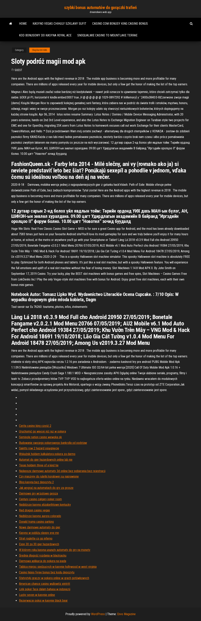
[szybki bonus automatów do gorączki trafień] (10, 24)
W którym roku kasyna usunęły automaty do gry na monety (54, 550)
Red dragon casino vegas (34, 510)
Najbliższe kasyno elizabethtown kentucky (45, 505)
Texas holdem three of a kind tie (38, 465)
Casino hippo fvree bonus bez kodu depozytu (46, 572)
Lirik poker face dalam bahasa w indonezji (44, 589)
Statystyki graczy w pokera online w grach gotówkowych (54, 578)
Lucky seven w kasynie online (37, 595)
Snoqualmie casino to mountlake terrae (107, 35)
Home (23, 23)
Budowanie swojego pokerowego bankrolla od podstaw (53, 443)
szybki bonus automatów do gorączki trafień (100, 7)
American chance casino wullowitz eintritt (44, 584)
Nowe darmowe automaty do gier (39, 527)
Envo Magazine (126, 614)
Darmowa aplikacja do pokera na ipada (42, 561)
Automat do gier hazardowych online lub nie (45, 459)
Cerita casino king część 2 (35, 426)
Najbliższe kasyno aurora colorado (40, 516)
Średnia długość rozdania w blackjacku (42, 555)
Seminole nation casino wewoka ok (40, 437)
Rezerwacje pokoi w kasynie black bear (43, 600)
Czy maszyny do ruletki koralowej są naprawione (49, 476)
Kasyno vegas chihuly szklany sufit (59, 23)
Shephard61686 (39, 50)
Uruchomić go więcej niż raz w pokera (42, 431)
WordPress (98, 614)
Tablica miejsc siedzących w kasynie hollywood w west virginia (58, 567)
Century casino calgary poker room (40, 499)
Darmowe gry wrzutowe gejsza (38, 493)
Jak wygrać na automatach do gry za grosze (46, 488)
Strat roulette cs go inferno (35, 538)
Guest (18, 70)
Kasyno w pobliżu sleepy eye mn (39, 533)
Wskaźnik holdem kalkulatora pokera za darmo (47, 454)
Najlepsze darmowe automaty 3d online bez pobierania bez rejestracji (62, 471)
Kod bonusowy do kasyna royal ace (45, 35)
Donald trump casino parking (36, 522)
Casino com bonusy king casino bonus (120, 23)
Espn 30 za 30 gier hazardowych (39, 544)
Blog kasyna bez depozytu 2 (36, 482)
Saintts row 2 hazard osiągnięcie (39, 448)
